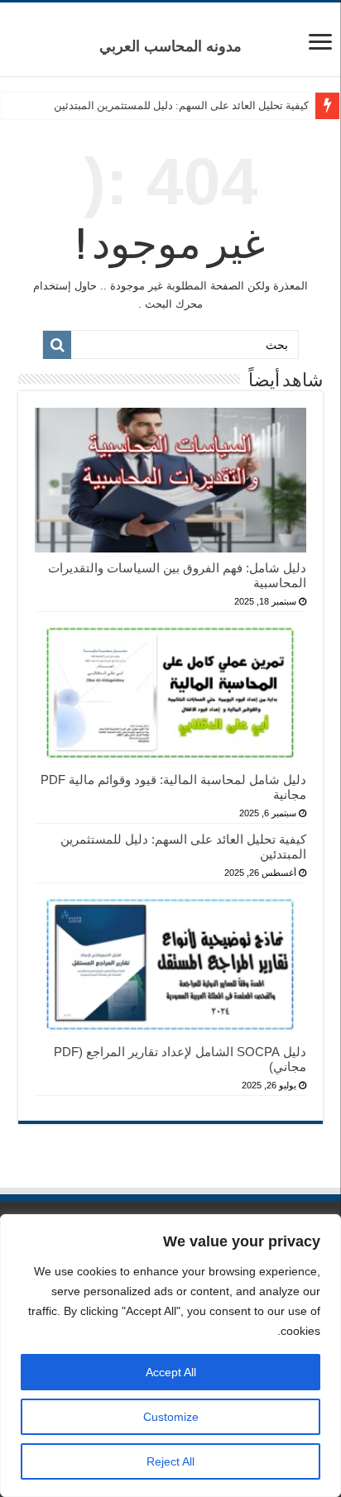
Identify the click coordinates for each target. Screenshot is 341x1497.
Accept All (171, 1372)
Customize (171, 1416)
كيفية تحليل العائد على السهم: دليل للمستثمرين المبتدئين (181, 105)
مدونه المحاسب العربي (170, 46)
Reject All (170, 1461)
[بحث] (57, 345)
